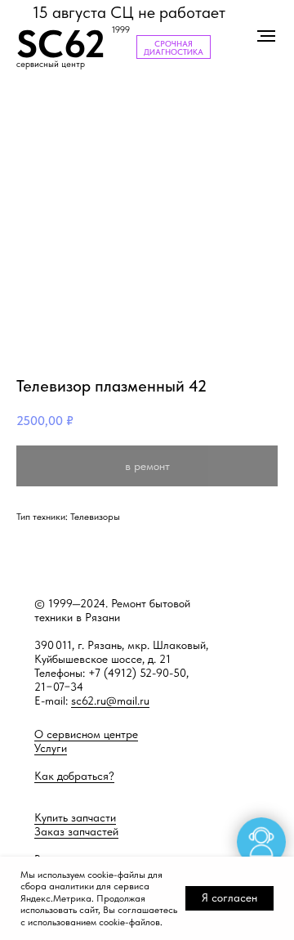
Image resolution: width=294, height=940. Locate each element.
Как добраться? (74, 775)
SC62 (60, 43)
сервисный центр (50, 64)
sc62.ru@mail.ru (110, 700)
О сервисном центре (86, 734)
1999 (121, 30)
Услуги (50, 747)
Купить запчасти (75, 817)
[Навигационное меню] (266, 36)
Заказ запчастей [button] (76, 831)
